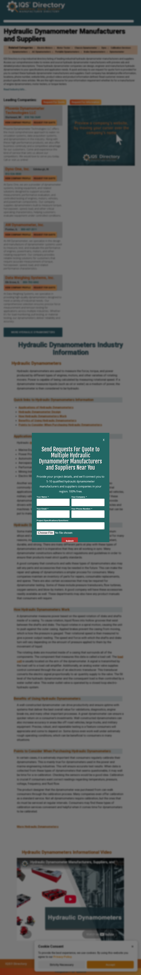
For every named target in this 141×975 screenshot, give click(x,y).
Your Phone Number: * (81, 509)
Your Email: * (42, 509)
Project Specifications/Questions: (53, 520)
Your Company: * (79, 497)
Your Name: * (43, 497)
